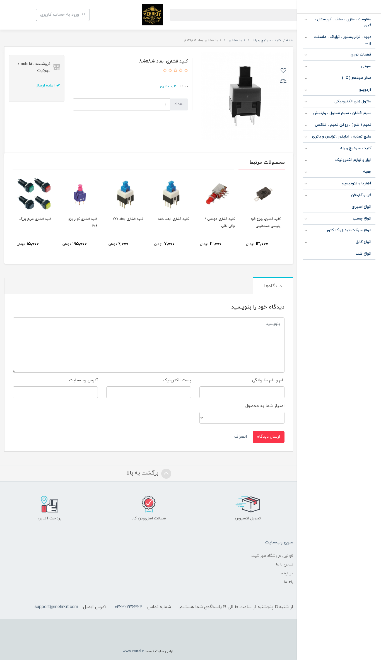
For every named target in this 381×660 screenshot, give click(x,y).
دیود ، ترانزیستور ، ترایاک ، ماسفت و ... (342, 39)
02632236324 (128, 607)
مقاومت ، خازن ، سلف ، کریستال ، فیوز (343, 22)
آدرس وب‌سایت (83, 380)
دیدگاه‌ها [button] (273, 286)
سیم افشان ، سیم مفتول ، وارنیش (342, 113)
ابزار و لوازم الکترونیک (353, 160)
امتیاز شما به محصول (264, 406)
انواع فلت (363, 253)
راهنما (288, 582)
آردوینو (365, 89)
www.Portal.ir (133, 651)
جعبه (367, 171)
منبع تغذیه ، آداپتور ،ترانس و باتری (341, 136)
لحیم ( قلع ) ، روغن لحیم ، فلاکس (343, 124)
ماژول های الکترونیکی (352, 101)
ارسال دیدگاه (268, 437)
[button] (185, 71)
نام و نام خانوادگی (268, 380)
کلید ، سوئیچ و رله (355, 148)
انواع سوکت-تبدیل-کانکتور (348, 230)
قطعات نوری (361, 54)
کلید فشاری (168, 86)
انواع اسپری (361, 206)
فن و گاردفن (361, 195)
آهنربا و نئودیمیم (356, 183)
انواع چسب (362, 218)
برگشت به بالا (143, 473)
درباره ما (286, 573)
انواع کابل (363, 242)
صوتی (366, 66)
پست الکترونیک (177, 380)
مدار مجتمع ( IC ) (356, 78)
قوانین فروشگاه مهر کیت (272, 555)
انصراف (240, 437)
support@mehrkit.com (56, 607)
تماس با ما (284, 564)
